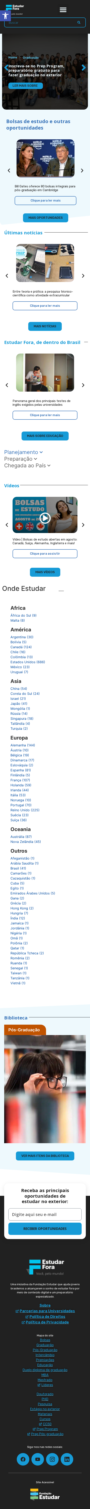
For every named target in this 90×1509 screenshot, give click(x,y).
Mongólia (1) (20, 708)
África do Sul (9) (23, 615)
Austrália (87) (21, 837)
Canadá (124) (21, 647)
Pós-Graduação (24, 1029)
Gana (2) (17, 898)
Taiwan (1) (18, 973)
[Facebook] (23, 1459)
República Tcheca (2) (27, 953)
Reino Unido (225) (25, 810)
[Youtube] (37, 1459)
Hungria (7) (19, 913)
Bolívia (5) (18, 642)
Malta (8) (17, 620)
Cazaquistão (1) (22, 878)
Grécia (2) (18, 903)
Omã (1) (16, 938)
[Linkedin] (67, 1459)
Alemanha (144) (22, 745)
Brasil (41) (18, 868)
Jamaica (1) (19, 923)
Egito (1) (17, 888)
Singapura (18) (21, 718)
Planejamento (22, 452)
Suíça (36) (18, 820)
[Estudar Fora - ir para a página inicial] (14, 9)
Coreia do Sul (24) (25, 693)
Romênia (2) (20, 958)
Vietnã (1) (18, 983)
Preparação (19, 459)
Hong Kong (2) (22, 908)
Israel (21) (18, 698)
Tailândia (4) (20, 723)
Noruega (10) (20, 800)
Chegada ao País (25, 465)
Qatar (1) (17, 948)
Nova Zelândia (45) (25, 842)
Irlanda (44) (19, 790)
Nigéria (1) (18, 933)
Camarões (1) (21, 873)
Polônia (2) (19, 943)
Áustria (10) (19, 750)
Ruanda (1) (18, 963)
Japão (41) (18, 703)
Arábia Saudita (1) (24, 863)
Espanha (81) (20, 770)
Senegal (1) (19, 968)
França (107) (20, 780)
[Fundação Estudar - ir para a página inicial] (45, 1495)
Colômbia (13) (21, 657)
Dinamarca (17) (22, 760)
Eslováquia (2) (21, 765)
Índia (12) (17, 918)
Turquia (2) (19, 728)
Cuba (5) (17, 883)
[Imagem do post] (46, 158)
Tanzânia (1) (20, 978)
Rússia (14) (19, 713)
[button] (63, 9)
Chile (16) (18, 652)
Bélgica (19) (19, 755)
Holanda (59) (20, 785)
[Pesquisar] (79, 22)
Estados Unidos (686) (27, 662)
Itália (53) (18, 795)
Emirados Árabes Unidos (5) (32, 893)
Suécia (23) (19, 815)
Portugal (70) (21, 805)
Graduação (31, 57)
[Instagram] (52, 1459)
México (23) (20, 667)
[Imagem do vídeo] (45, 515)
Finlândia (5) (20, 775)
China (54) (18, 688)
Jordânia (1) (19, 928)
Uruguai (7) (19, 672)
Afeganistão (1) (22, 858)
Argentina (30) (21, 637)
